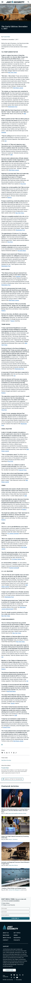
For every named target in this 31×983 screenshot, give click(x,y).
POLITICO (23, 183)
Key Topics (17, 933)
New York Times (12, 72)
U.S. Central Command (13, 533)
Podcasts (17, 940)
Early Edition (6, 903)
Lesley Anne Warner (13, 865)
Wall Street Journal (18, 88)
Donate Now (9, 970)
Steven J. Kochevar (13, 839)
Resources (17, 937)
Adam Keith (11, 813)
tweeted (18, 276)
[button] (28, 2)
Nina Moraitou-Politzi (21, 813)
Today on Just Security (9, 905)
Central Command (14, 567)
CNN (11, 154)
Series (16, 935)
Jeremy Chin (11, 889)
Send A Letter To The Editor (13, 779)
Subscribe (14, 918)
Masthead (6, 935)
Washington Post (12, 106)
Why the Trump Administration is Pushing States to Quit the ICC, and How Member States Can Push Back (15, 810)
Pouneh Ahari (6, 36)
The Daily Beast (22, 250)
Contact (5, 940)
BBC (25, 113)
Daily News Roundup (6, 760)
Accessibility (19, 979)
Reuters (9, 197)
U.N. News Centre (16, 559)
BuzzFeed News (11, 691)
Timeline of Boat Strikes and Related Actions (13, 888)
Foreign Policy (6, 727)
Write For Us (7, 937)
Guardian (3, 132)
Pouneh (5, 768)
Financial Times (22, 470)
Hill (5, 141)
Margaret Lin (18, 889)
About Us (6, 933)
